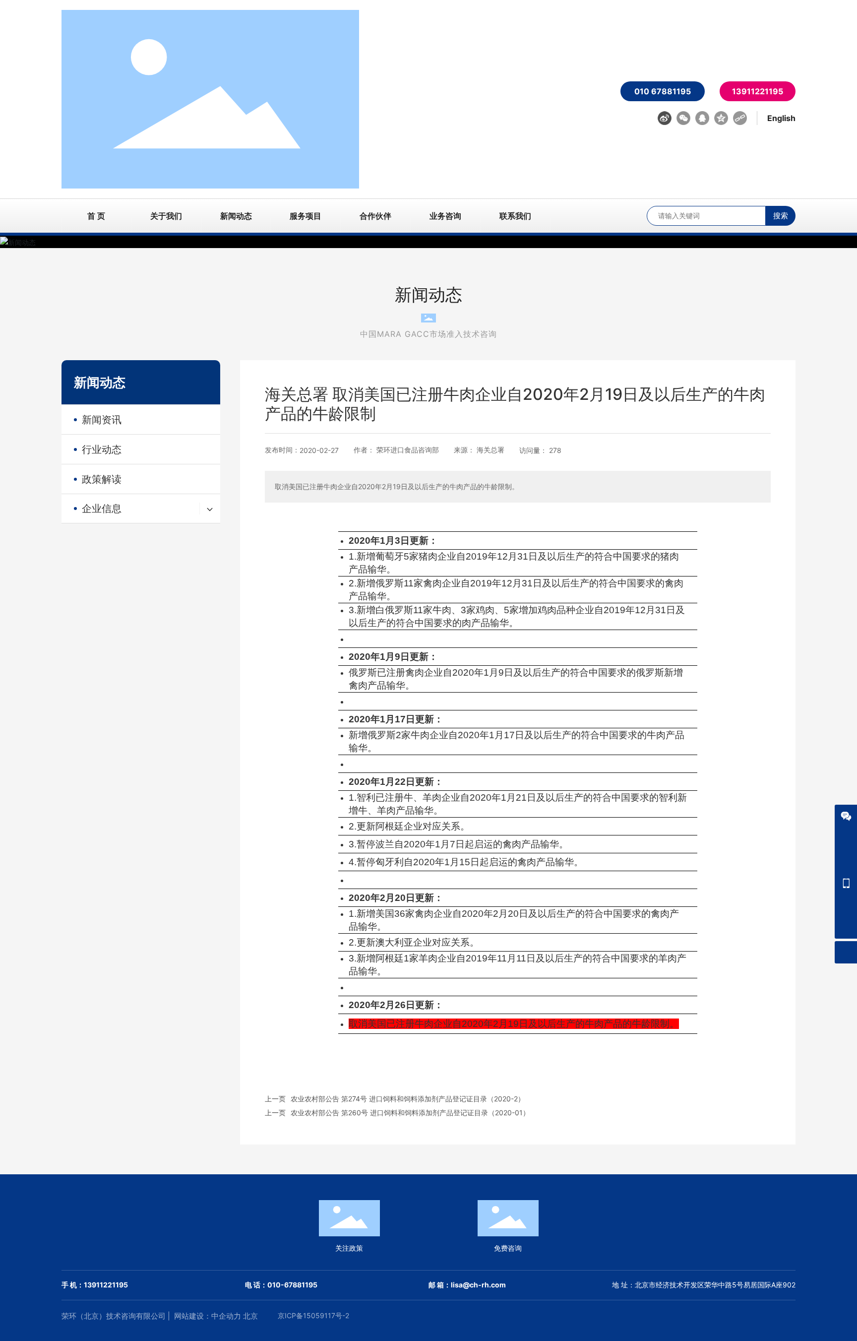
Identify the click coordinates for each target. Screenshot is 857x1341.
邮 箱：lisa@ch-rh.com (467, 1284)
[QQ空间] (721, 118)
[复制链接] (740, 118)
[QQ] (702, 118)
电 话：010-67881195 (281, 1284)
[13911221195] (846, 883)
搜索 (780, 215)
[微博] (665, 118)
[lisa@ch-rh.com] (846, 905)
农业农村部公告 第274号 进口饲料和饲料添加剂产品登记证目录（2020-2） (408, 1098)
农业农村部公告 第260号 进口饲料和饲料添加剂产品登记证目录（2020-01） (410, 1112)
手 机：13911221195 (94, 1284)
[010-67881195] (846, 860)
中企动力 (226, 1316)
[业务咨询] (846, 816)
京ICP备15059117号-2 (313, 1315)
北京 (250, 1316)
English (781, 118)
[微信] (683, 118)
